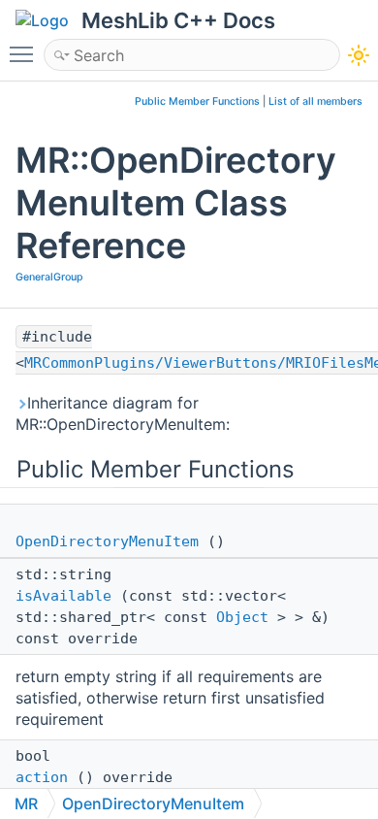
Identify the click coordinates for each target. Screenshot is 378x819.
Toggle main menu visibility (25, 53)
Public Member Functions (197, 101)
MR (26, 803)
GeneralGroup (49, 277)
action (42, 777)
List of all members (315, 101)
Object (242, 617)
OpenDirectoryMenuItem (107, 541)
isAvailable (63, 596)
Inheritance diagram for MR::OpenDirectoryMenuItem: (123, 413)
